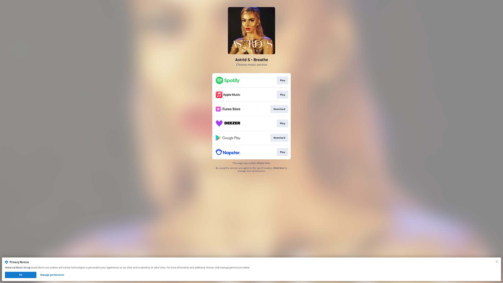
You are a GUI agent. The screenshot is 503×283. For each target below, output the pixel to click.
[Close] (497, 261)
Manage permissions (52, 275)
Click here (279, 167)
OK (20, 275)
